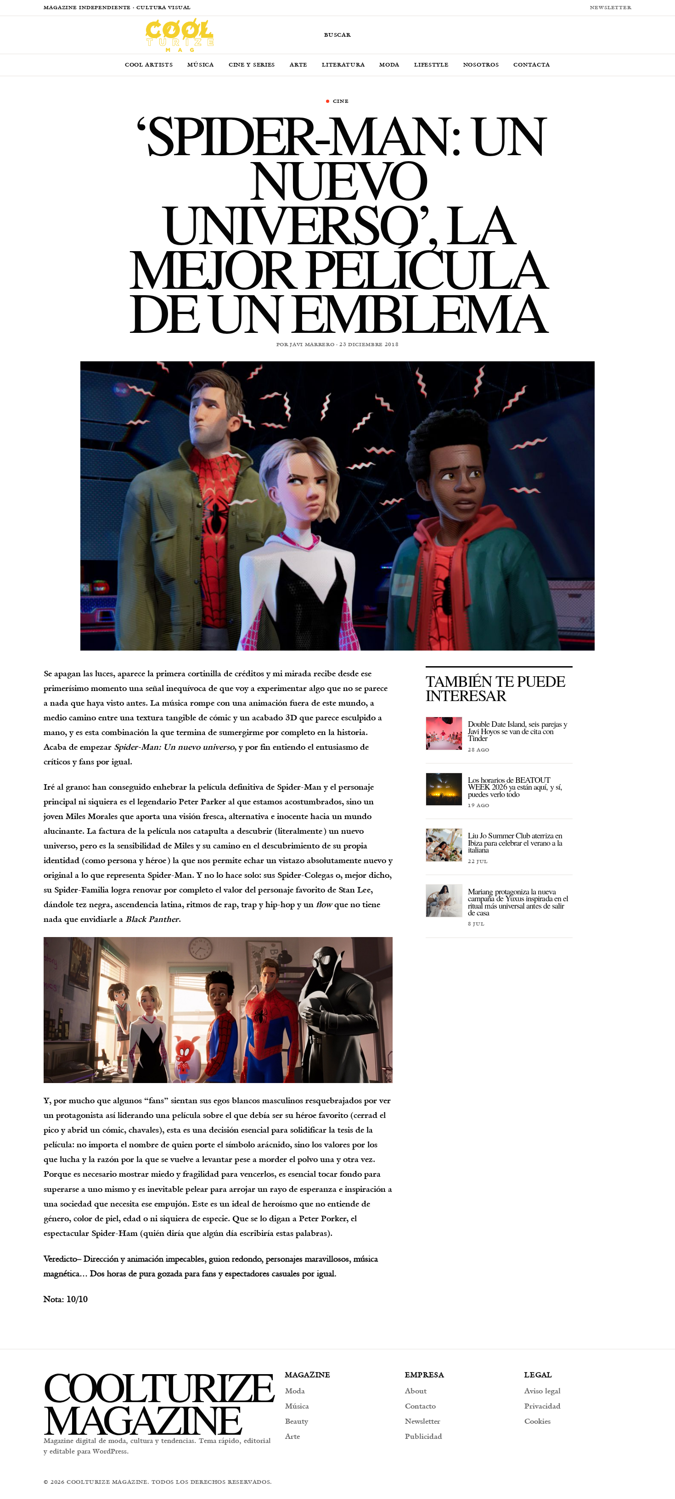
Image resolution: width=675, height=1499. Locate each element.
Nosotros (481, 64)
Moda (389, 64)
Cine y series (252, 64)
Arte (298, 64)
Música (200, 64)
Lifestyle (431, 64)
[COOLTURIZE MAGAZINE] (179, 35)
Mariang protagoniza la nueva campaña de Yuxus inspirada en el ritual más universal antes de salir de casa (518, 902)
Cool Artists (149, 64)
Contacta (531, 64)
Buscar (337, 34)
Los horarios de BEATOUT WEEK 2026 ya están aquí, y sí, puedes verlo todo (515, 786)
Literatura (343, 64)
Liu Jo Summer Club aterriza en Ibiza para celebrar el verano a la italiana (515, 842)
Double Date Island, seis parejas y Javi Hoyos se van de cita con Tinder (517, 730)
